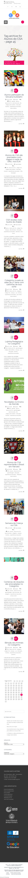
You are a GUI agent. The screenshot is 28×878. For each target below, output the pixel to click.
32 (5, 692)
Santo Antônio (13, 108)
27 (11, 690)
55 (11, 699)
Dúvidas (8, 874)
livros (13, 233)
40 (8, 694)
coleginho (19, 291)
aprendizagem (19, 348)
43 (16, 694)
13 (11, 685)
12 (8, 685)
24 (21, 688)
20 (11, 688)
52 (21, 697)
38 (21, 692)
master (16, 99)
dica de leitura (13, 230)
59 (21, 699)
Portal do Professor (9, 1)
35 (13, 692)
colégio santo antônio (10, 104)
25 (5, 690)
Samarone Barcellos (18, 867)
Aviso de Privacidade (8, 799)
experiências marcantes (15, 106)
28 (13, 690)
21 (13, 688)
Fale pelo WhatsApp (4, 877)
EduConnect (17, 3)
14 (13, 685)
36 (16, 692)
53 (5, 699)
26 (8, 690)
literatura (18, 231)
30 (18, 690)
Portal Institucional (8, 794)
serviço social (13, 595)
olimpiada (19, 474)
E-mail (7, 872)
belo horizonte (16, 103)
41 (11, 694)
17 (21, 685)
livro (22, 231)
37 (18, 692)
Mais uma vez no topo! (12, 726)
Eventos (7, 106)
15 (16, 685)
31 (21, 690)
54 (8, 699)
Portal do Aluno (8, 3)
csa (16, 292)
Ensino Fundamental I (9, 789)
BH (20, 103)
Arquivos (6, 742)
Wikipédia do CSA (8, 797)
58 (18, 699)
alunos (17, 101)
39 (5, 694)
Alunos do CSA (8, 103)
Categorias (6, 752)
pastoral (13, 654)
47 (8, 697)
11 (5, 685)
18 (5, 688)
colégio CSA (19, 167)
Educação (18, 104)
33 (8, 692)
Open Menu (6, 22)
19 (8, 688)
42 (13, 694)
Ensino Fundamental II (9, 791)
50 (16, 697)
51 (18, 697)
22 (16, 688)
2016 (10, 101)
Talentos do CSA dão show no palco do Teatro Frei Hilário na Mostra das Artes (15, 722)
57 (16, 699)
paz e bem (19, 294)
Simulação (13, 173)
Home (13, 61)
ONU (21, 171)
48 (11, 697)
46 (5, 697)
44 (18, 694)
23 (18, 688)
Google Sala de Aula (9, 2)
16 (18, 685)
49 (13, 697)
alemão (13, 101)
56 (13, 699)
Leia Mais (21, 123)
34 (11, 692)
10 (21, 683)
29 (16, 690)
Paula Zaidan (18, 164)
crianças (7, 230)
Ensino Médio (7, 792)
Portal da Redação (8, 796)
